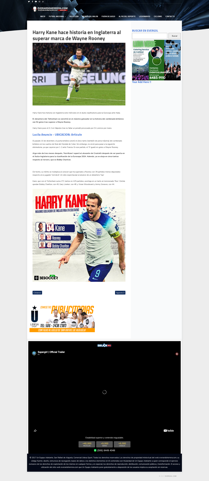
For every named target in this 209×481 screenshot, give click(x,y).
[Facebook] (32, 1)
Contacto (170, 16)
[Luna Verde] (156, 60)
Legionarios (144, 16)
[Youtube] (36, 1)
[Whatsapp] (43, 1)
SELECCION (73, 16)
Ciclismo (158, 16)
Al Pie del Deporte (127, 16)
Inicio (42, 16)
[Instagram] (39, 1)
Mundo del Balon (90, 16)
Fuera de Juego (108, 16)
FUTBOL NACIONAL (56, 16)
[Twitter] (29, 1)
